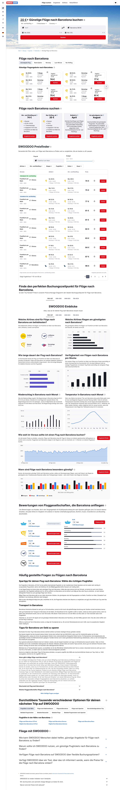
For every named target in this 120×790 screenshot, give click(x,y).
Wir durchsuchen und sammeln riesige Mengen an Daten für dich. (41, 782)
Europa (24, 50)
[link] (29, 136)
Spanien (30, 50)
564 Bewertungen (33, 566)
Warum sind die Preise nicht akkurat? (32, 785)
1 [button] (87, 276)
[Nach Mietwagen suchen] (3, 15)
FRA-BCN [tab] (76, 298)
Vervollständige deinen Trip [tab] (95, 708)
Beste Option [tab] (38, 62)
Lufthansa (31, 550)
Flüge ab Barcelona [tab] (62, 708)
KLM (29, 521)
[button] (3, 3)
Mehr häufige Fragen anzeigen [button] (50, 693)
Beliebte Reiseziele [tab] (42, 712)
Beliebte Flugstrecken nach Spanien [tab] (75, 712)
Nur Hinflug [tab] (69, 62)
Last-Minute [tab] (58, 62)
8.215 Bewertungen (34, 556)
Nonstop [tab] (48, 62)
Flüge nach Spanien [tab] (77, 708)
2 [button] (91, 276)
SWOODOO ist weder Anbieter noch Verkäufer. (35, 778)
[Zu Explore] (3, 23)
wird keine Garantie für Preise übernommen (63, 773)
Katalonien (37, 50)
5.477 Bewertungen (34, 536)
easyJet (30, 540)
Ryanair (30, 531)
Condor (30, 560)
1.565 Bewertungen (34, 526)
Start (19, 50)
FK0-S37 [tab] (50, 298)
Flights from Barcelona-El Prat (28, 724)
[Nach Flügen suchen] (3, 8)
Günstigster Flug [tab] (25, 62)
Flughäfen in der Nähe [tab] (27, 708)
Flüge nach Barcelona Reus (86, 721)
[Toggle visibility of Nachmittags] (41, 495)
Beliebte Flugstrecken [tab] (26, 712)
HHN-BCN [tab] (67, 298)
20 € (23, 19)
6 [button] (102, 276)
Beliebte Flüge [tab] (56, 712)
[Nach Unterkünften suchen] (3, 12)
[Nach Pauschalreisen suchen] (3, 19)
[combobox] (27, 23)
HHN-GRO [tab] (59, 298)
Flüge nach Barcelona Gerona (57, 721)
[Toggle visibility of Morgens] (24, 495)
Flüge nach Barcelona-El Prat (28, 721)
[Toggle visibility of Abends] (49, 495)
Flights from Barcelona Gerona (58, 724)
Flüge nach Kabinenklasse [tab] (45, 708)
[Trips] (3, 28)
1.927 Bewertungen (34, 546)
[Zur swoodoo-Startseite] (12, 2)
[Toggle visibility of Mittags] (32, 495)
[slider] (93, 161)
